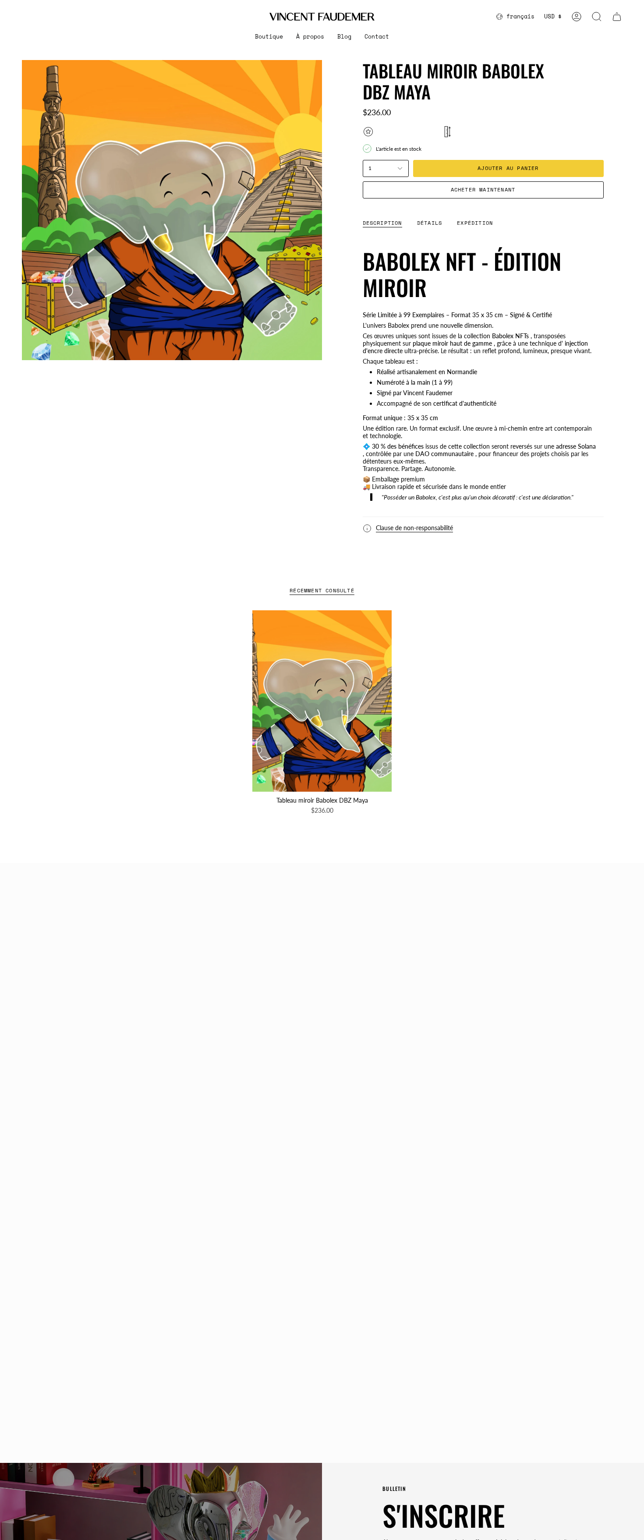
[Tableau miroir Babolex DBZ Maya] (322, 701)
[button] (269, 37)
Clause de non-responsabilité (414, 527)
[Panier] (617, 16)
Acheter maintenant (483, 189)
